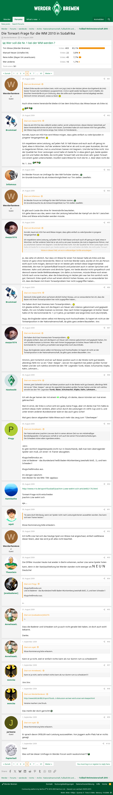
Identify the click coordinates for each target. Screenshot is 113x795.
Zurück (7, 73)
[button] (39, 19)
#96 (108, 642)
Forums (18, 19)
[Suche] (109, 19)
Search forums (18, 24)
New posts (5, 24)
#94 (108, 578)
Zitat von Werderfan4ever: (34, 694)
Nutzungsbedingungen (64, 784)
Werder (6, 19)
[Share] (104, 79)
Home (104, 784)
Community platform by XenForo (43, 789)
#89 (108, 424)
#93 (108, 557)
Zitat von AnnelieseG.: (33, 429)
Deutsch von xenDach (79, 789)
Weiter (48, 73)
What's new (31, 19)
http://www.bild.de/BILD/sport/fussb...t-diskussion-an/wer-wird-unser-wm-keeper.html (59, 698)
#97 (108, 665)
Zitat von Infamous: (32, 196)
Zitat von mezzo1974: (32, 121)
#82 (108, 115)
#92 (108, 531)
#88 (108, 375)
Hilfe (98, 784)
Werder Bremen (10, 784)
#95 (108, 609)
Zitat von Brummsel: (32, 84)
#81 (108, 79)
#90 (108, 484)
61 (41, 73)
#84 (108, 191)
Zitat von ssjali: (30, 647)
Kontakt (49, 784)
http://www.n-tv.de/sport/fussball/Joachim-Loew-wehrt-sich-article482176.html (60, 488)
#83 (108, 170)
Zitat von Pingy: (30, 584)
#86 (108, 287)
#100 (108, 743)
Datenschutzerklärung (85, 784)
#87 (108, 328)
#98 (108, 688)
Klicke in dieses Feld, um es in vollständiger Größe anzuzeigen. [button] (66, 250)
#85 (108, 222)
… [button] (37, 73)
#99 (108, 717)
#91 (108, 509)
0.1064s (92, 793)
